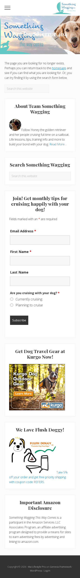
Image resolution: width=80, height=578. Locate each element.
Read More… (58, 144)
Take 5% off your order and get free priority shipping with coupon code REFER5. (38, 477)
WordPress (36, 570)
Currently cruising (29, 299)
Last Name (19, 272)
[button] (7, 7)
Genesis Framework (60, 566)
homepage (59, 68)
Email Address (23, 231)
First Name (20, 251)
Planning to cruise (29, 305)
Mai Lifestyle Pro (37, 566)
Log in (47, 570)
